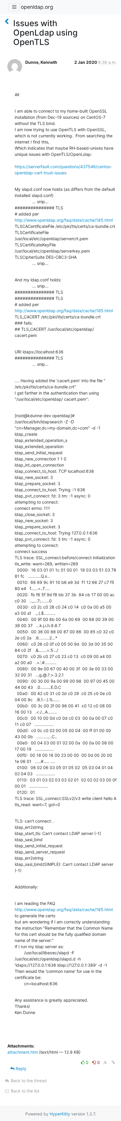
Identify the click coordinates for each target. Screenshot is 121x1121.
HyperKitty (60, 1113)
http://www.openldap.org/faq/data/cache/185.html (64, 220)
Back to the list (24, 1090)
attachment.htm (22, 1052)
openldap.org (37, 7)
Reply (20, 1068)
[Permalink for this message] (113, 1062)
